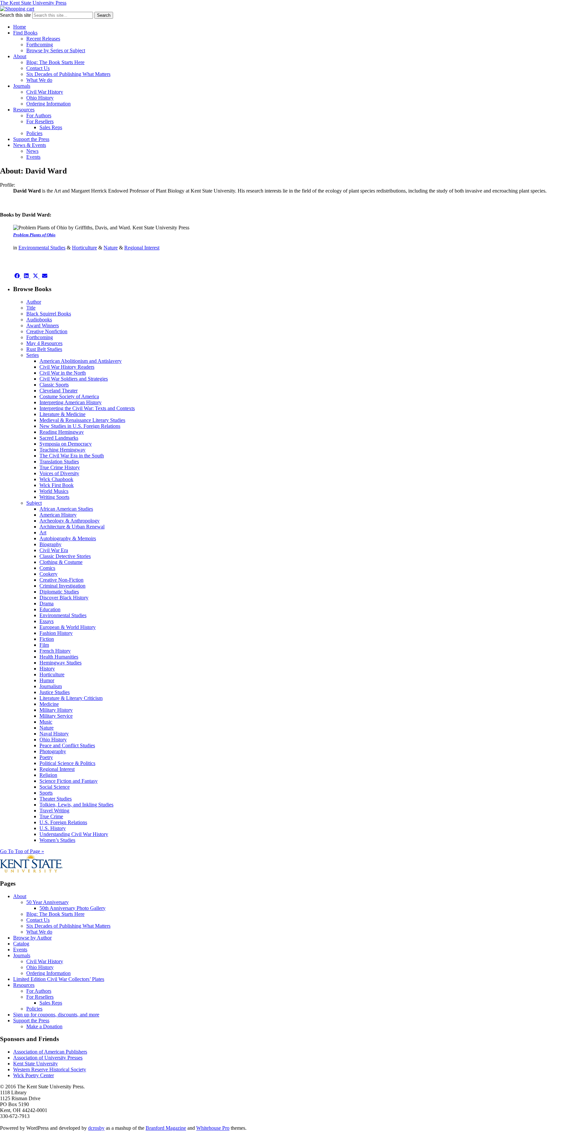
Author (33, 302)
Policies (34, 133)
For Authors (38, 115)
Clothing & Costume (61, 562)
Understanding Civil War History (73, 834)
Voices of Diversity (59, 473)
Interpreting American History (70, 402)
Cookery (48, 574)
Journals (21, 86)
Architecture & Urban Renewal (72, 526)
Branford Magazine (166, 1128)
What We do (39, 80)
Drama (46, 603)
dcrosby (96, 1128)
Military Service (56, 716)
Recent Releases (43, 38)
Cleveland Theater (58, 390)
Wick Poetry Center (33, 1075)
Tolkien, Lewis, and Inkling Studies (76, 804)
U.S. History (52, 828)
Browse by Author (32, 937)
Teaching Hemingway (62, 449)
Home (19, 27)
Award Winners (42, 325)
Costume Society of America (69, 396)
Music (45, 722)
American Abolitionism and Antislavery (80, 361)
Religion (48, 775)
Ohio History (40, 98)
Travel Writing (54, 810)
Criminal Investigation (62, 586)
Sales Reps (50, 127)
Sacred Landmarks (58, 438)
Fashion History (56, 633)
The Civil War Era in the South (71, 455)
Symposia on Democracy (65, 444)
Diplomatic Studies (59, 591)
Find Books (25, 32)
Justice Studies (54, 692)
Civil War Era (53, 550)
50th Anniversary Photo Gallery (72, 908)
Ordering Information (48, 103)
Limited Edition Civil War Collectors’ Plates (58, 979)
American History (58, 515)
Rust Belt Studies (44, 349)
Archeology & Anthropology (69, 520)
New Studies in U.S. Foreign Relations (79, 426)
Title (31, 308)
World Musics (53, 491)
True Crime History (59, 467)
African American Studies (66, 509)
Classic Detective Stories (65, 556)
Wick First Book (56, 485)
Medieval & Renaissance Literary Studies (82, 420)
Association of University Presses (48, 1057)
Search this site (15, 15)
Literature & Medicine (62, 414)
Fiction (46, 639)
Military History (56, 710)
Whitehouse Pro (212, 1128)
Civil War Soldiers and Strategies (73, 379)
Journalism (50, 686)
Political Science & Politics (67, 763)
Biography (50, 544)
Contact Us (38, 68)
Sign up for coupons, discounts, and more (56, 1014)
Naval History (54, 733)
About (19, 56)
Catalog (21, 943)
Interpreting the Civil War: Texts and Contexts (87, 408)
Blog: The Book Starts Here (55, 62)
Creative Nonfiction (46, 331)
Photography (52, 751)
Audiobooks (39, 319)
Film (44, 645)
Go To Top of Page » (22, 851)
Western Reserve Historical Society (49, 1069)
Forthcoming (39, 44)
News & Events (29, 145)
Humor (46, 680)
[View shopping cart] (17, 9)
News (32, 151)
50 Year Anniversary (47, 902)
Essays (46, 621)
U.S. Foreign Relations (63, 822)
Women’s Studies (57, 840)
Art (42, 532)
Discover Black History (63, 597)
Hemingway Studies (60, 662)
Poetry (46, 757)
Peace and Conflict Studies (67, 745)
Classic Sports (54, 384)
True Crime (51, 816)
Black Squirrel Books (48, 313)
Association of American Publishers (50, 1052)
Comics (47, 568)
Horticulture (84, 247)
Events (33, 157)
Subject (34, 503)
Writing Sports (54, 497)
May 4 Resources (44, 343)
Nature (111, 247)
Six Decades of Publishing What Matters (68, 74)
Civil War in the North (62, 373)
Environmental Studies (41, 247)
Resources (24, 109)
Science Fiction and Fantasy (68, 781)
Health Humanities (58, 657)
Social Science (54, 787)
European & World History (67, 627)
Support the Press (31, 139)
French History (55, 651)
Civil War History (44, 92)
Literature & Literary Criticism (71, 698)
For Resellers (40, 121)
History (47, 668)
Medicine (49, 704)
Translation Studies (59, 461)
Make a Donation (44, 1026)
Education (49, 609)
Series (32, 355)
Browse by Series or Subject (55, 50)
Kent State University (35, 1063)
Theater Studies (55, 798)
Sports (46, 793)
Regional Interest (141, 247)
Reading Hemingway (61, 432)
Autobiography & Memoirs (67, 538)
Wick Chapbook (56, 479)
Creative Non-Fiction (61, 580)
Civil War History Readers (66, 367)
